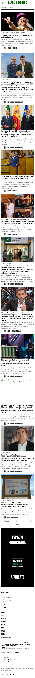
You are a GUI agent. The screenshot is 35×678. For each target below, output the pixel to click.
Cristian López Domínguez (15, 102)
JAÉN (2, 628)
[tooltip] (2, 674)
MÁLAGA (3, 631)
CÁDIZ (2, 616)
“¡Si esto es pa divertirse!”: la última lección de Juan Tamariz (17, 36)
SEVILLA (3, 634)
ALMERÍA (3, 613)
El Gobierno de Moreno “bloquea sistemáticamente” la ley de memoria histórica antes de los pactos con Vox (14, 504)
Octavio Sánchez (12, 48)
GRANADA (3, 622)
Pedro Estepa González (14, 331)
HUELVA (3, 625)
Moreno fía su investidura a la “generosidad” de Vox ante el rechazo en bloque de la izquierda (17, 178)
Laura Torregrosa (12, 517)
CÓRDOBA (3, 619)
